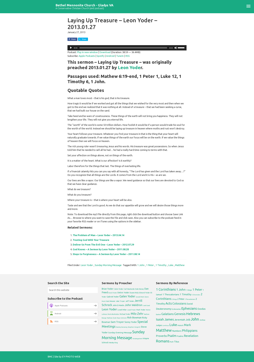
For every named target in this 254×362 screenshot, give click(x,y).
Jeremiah (179, 319)
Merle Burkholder (113, 314)
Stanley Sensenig (121, 327)
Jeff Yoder (129, 301)
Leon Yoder (87, 265)
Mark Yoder (140, 310)
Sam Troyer (117, 321)
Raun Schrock (122, 318)
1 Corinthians (166, 289)
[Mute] (175, 47)
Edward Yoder (144, 293)
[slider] (181, 47)
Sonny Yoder (130, 322)
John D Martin (118, 305)
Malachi (180, 325)
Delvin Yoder (123, 292)
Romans (162, 341)
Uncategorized (137, 338)
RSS (127, 56)
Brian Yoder (107, 289)
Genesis (180, 314)
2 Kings (174, 299)
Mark (187, 325)
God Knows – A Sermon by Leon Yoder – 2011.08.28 (101, 249)
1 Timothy (161, 265)
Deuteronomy (163, 308)
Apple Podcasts (87, 56)
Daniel (190, 304)
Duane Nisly (134, 293)
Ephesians (189, 308)
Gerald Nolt (140, 297)
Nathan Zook (111, 318)
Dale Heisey (139, 289)
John (195, 319)
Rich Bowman (134, 317)
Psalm (171, 336)
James (169, 319)
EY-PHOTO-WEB (71, 356)
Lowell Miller (122, 310)
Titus (176, 341)
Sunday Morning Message (108, 265)
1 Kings (189, 290)
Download (104, 52)
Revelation (191, 335)
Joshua (202, 320)
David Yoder (112, 293)
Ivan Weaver (110, 301)
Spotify (100, 56)
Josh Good (146, 305)
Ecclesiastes (176, 309)
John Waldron (133, 305)
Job (188, 319)
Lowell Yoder (131, 310)
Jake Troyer (120, 301)
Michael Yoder (125, 314)
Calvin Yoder (118, 289)
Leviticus (166, 325)
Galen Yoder (127, 296)
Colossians (179, 303)
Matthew (180, 265)
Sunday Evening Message (120, 332)
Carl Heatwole (129, 289)
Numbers (176, 331)
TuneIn (120, 56)
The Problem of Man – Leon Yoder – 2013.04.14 (98, 235)
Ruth (172, 342)
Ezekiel (158, 314)
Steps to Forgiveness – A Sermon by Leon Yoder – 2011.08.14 (106, 254)
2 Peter (180, 299)
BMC (50, 356)
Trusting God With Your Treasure (91, 240)
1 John (140, 265)
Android (110, 56)
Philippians (189, 330)
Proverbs (161, 335)
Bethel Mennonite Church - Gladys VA (84, 5)
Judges (159, 325)
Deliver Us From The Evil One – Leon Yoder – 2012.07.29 (103, 244)
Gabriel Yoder (113, 297)
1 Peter (150, 265)
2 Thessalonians (190, 299)
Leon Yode (129, 67)
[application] (127, 47)
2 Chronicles (196, 295)
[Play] (71, 47)
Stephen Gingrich (134, 327)
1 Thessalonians (171, 294)
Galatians (167, 314)
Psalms (180, 336)
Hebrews (193, 314)
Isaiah (160, 319)
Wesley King (113, 342)
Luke (170, 265)
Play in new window (87, 52)
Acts (168, 303)
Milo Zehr (137, 313)
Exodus (202, 308)
